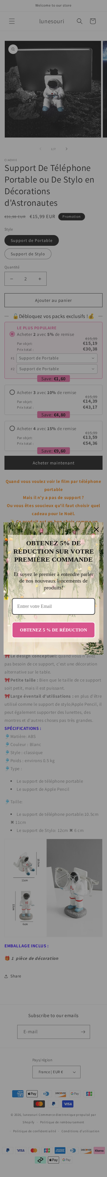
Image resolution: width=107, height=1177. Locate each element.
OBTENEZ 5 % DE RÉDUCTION (53, 630)
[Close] (96, 529)
